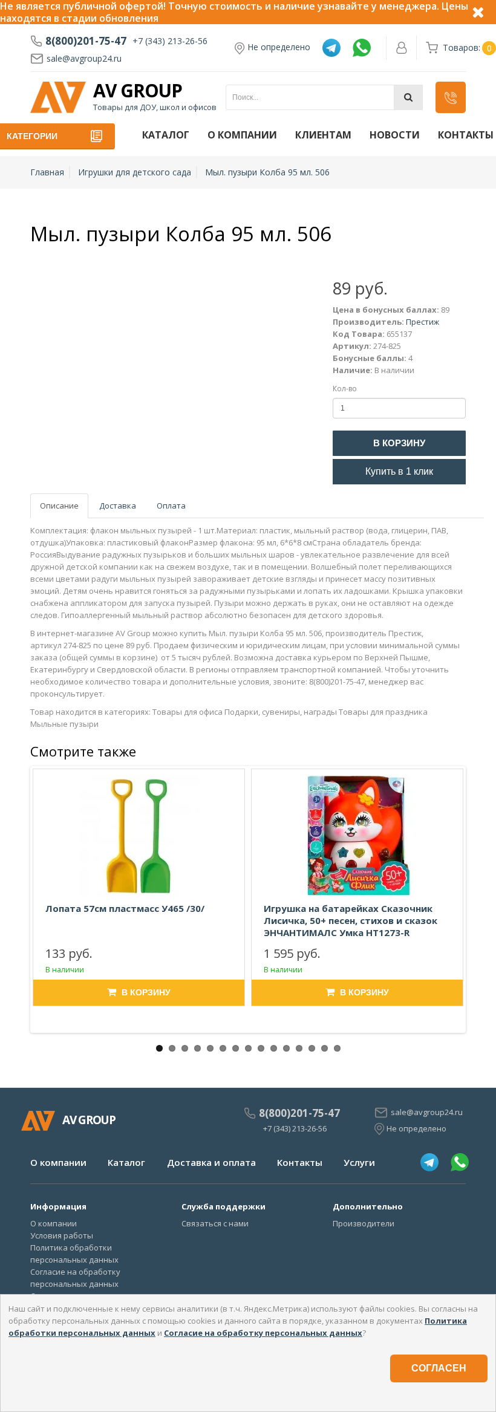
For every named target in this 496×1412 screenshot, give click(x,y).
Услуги (359, 1162)
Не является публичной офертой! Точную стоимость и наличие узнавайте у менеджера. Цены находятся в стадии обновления (234, 12)
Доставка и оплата (211, 1162)
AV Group (137, 91)
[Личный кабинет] (402, 48)
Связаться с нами (215, 1223)
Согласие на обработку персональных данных (263, 1332)
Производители (363, 1223)
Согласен (438, 1368)
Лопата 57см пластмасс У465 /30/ (124, 908)
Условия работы (61, 1235)
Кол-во (345, 388)
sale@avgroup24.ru (84, 58)
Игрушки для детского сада (134, 172)
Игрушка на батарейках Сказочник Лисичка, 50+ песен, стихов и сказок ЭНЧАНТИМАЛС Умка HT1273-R (350, 920)
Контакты (299, 1162)
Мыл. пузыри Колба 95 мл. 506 (267, 172)
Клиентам (323, 135)
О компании (242, 135)
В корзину (399, 443)
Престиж (422, 321)
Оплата (171, 505)
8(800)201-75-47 (85, 41)
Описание (59, 505)
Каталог (165, 135)
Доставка (117, 505)
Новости (395, 135)
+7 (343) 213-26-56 (169, 41)
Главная (47, 172)
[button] (451, 97)
